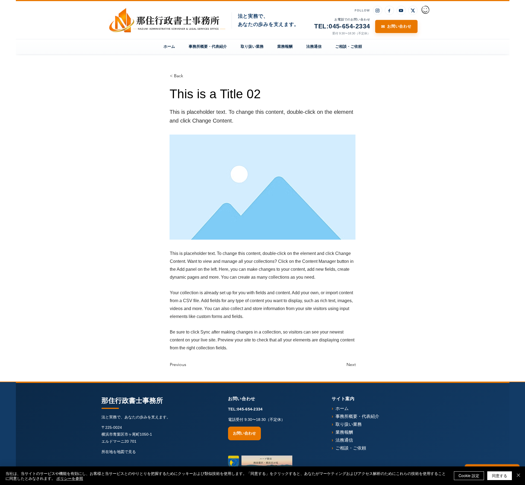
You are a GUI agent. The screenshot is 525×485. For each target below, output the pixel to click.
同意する (499, 475)
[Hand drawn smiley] (425, 10)
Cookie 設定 (469, 475)
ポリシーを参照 (69, 478)
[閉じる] (518, 476)
